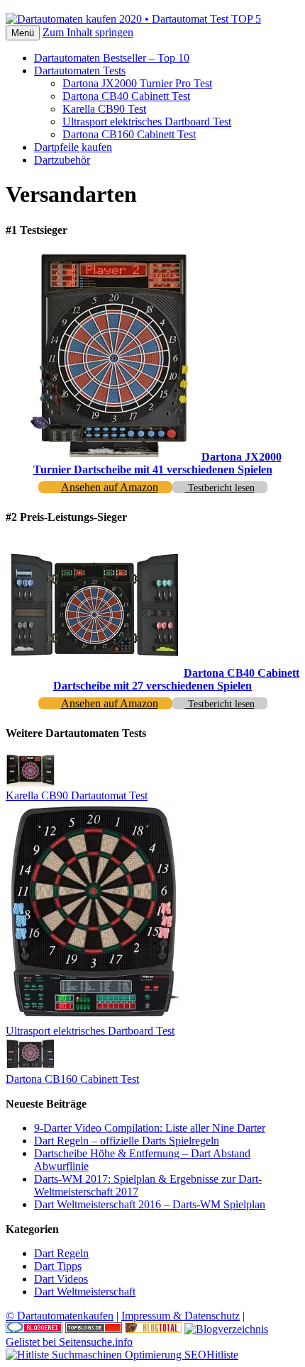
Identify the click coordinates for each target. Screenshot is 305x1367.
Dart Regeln (61, 1253)
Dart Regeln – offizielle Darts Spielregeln (126, 1141)
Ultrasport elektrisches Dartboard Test (146, 122)
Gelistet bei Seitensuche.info (69, 1342)
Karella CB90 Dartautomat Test (77, 795)
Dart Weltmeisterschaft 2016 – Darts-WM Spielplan (149, 1204)
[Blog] (226, 1329)
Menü (22, 33)
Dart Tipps (58, 1266)
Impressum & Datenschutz (180, 1316)
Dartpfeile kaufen (73, 147)
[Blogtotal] (153, 1329)
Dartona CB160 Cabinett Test (129, 134)
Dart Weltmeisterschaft (84, 1292)
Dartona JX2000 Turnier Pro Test (137, 83)
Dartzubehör (62, 160)
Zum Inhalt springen (88, 32)
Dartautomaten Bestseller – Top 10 (111, 58)
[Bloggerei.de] (34, 1329)
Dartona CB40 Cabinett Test (126, 96)
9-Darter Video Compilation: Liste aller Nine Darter (149, 1128)
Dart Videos (61, 1279)
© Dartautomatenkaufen (59, 1316)
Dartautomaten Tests (80, 70)
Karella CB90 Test (104, 109)
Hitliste (222, 1355)
